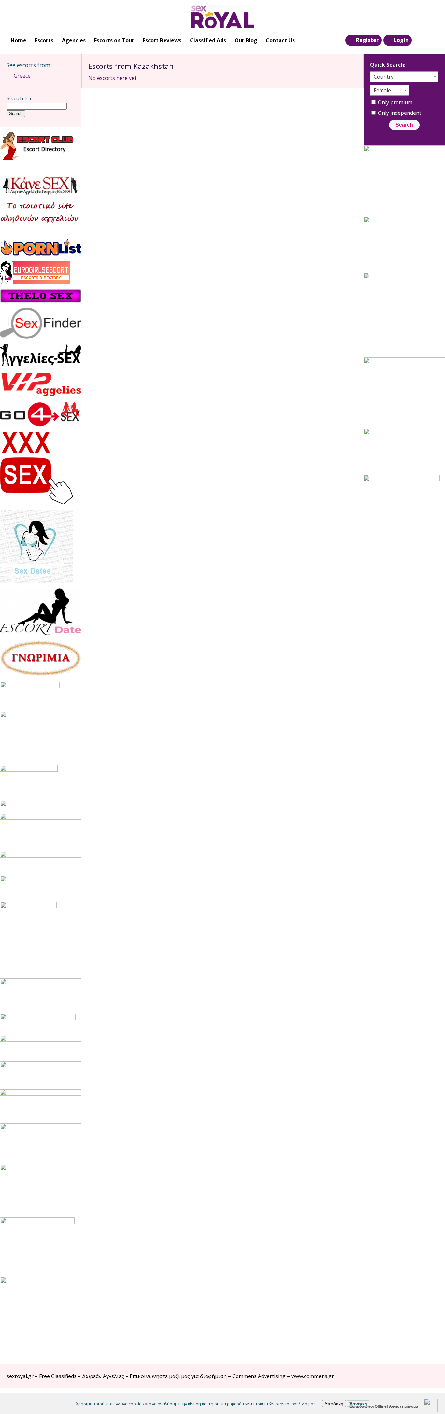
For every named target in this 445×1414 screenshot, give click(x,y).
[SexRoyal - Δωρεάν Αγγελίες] (222, 16)
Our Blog (246, 40)
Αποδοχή (333, 1403)
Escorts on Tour (114, 40)
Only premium (394, 102)
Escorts (44, 40)
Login (401, 40)
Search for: (20, 98)
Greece (22, 75)
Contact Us (280, 40)
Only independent (399, 112)
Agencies (74, 40)
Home (18, 40)
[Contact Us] (432, 40)
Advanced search (408, 135)
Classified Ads (208, 40)
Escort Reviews (162, 40)
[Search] (419, 40)
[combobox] (404, 76)
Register (367, 40)
